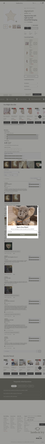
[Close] (37, 207)
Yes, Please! (22, 234)
